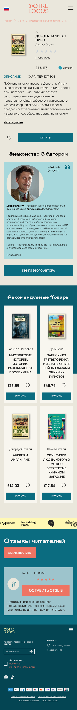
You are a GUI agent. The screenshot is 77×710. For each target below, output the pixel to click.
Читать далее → (15, 254)
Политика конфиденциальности (52, 696)
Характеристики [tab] (41, 76)
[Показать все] (71, 20)
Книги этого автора (38, 270)
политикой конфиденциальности (22, 665)
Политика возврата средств (23, 696)
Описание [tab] (12, 76)
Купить (45, 137)
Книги (21, 20)
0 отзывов (43, 58)
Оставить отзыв (20, 552)
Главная (8, 20)
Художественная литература (44, 20)
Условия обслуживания (29, 700)
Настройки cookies (50, 700)
